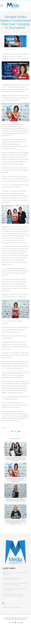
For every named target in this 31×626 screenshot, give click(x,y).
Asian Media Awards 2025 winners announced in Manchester (13, 578)
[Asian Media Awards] (12, 6)
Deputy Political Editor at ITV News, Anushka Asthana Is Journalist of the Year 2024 (15, 459)
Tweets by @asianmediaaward (12, 607)
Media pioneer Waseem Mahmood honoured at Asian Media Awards (13, 594)
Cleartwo (23, 619)
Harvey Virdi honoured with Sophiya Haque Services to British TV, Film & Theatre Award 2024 (15, 521)
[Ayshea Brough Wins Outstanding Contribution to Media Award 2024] (15, 491)
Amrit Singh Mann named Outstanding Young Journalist (14, 589)
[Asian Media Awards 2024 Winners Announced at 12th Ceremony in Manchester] (15, 470)
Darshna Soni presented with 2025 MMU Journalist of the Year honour (15, 584)
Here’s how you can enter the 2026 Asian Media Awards (15, 573)
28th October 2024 (11, 49)
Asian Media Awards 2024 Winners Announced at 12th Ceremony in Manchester (15, 480)
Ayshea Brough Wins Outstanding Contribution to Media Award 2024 (15, 500)
